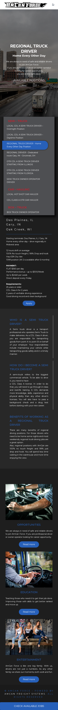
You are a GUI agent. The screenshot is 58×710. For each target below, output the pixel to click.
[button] (29, 303)
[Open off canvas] (53, 4)
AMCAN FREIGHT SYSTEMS (25, 694)
